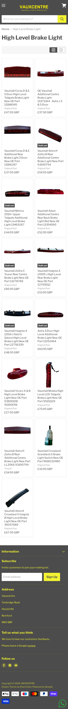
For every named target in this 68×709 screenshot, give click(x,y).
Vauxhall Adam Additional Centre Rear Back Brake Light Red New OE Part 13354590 (48, 217)
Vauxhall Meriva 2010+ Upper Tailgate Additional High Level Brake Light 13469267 (15, 217)
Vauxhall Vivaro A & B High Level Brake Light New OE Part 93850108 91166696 (17, 397)
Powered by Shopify (43, 686)
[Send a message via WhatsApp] (62, 703)
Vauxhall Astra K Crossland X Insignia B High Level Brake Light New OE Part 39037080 (16, 517)
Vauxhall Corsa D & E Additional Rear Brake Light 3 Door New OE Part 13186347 (17, 157)
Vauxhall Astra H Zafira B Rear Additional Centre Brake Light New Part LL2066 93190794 (17, 457)
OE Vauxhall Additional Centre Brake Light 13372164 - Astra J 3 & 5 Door (49, 97)
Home (5, 29)
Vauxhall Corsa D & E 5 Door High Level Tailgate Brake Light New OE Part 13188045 (17, 97)
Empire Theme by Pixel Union (17, 686)
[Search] (62, 19)
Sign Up (51, 577)
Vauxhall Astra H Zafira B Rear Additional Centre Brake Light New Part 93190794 (50, 157)
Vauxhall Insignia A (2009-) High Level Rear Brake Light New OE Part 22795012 (49, 277)
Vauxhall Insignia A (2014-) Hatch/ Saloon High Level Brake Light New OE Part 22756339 (16, 337)
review (31, 645)
